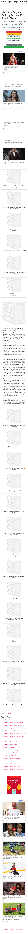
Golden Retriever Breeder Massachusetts (11, 725)
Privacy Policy (19, 929)
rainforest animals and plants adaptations (14, 47)
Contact (12, 929)
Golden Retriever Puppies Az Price (9, 744)
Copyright (14, 931)
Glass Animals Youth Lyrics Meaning (10, 763)
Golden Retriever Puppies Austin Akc (10, 739)
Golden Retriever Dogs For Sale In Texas (11, 728)
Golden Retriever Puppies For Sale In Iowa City (12, 722)
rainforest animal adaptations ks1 (14, 32)
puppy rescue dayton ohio (14, 36)
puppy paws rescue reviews (14, 42)
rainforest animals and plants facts (14, 38)
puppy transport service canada (14, 34)
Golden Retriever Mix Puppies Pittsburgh (11, 741)
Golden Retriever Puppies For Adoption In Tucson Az (14, 750)
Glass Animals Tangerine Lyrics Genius (10, 752)
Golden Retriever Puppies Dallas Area (10, 772)
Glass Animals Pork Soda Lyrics (9, 755)
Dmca (6, 929)
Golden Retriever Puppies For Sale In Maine (12, 719)
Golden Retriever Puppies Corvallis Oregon (11, 758)
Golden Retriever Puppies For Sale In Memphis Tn (13, 733)
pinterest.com (9, 713)
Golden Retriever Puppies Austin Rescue (11, 766)
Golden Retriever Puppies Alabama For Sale (12, 761)
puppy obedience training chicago (14, 45)
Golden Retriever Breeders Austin (9, 730)
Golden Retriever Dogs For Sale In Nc (10, 747)
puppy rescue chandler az (14, 40)
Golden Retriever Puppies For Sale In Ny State (12, 769)
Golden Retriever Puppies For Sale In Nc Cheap (13, 736)
